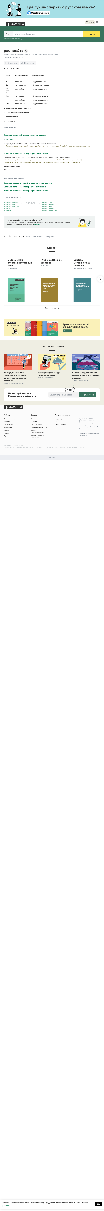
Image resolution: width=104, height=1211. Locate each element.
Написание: (37, 54)
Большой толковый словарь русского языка (25, 135)
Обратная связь (36, 424)
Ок (98, 1204)
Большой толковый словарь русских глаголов (26, 153)
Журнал (6, 430)
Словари (7, 421)
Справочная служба (10, 419)
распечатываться (11, 207)
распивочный (48, 207)
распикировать (49, 209)
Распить (9, 139)
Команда (34, 421)
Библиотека (8, 427)
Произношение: (8, 54)
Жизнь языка (83, 380)
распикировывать (50, 211)
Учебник (6, 433)
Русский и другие (17, 383)
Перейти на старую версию (89, 434)
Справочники (8, 424)
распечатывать (10, 204)
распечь (7, 209)
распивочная (48, 204)
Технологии (49, 378)
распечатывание (11, 202)
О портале (34, 419)
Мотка (82, 447)
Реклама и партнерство (39, 427)
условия (6, 1205)
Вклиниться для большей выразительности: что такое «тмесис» (86, 375)
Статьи (6, 383)
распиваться (48, 202)
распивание (9, 211)
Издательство (8, 436)
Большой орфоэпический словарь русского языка (28, 183)
